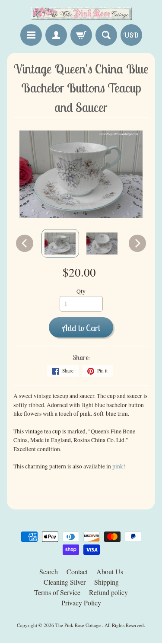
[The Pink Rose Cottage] (81, 13)
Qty (81, 291)
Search (48, 571)
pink (117, 466)
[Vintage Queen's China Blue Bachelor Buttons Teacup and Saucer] (60, 243)
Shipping (106, 581)
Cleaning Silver (65, 581)
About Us (109, 571)
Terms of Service (57, 592)
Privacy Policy (81, 602)
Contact (77, 571)
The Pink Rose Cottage (78, 625)
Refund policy (108, 592)
